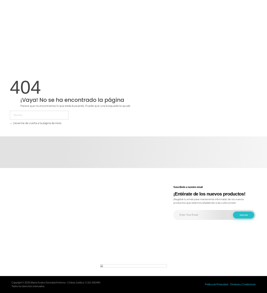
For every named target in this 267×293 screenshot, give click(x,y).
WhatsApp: (124, 194)
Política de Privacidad (216, 284)
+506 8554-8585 (140, 194)
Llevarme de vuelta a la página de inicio (36, 123)
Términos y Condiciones (243, 284)
